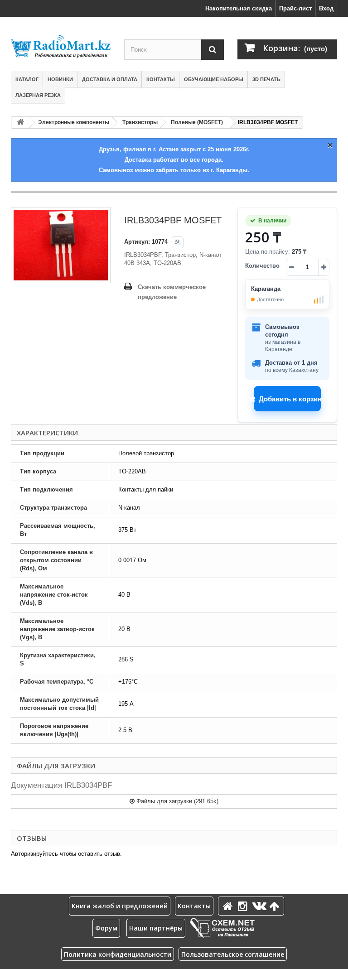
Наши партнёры (156, 928)
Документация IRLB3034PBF (61, 785)
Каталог (27, 79)
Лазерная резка (38, 95)
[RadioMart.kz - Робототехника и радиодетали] (61, 46)
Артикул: (137, 241)
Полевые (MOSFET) (197, 122)
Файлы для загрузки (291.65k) (176, 801)
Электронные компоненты (73, 122)
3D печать (266, 79)
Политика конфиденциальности (117, 954)
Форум (106, 928)
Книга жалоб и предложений (120, 906)
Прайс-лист (295, 8)
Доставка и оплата (109, 79)
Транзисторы (140, 122)
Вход (326, 8)
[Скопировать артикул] (178, 242)
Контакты (160, 79)
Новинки (60, 79)
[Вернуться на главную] (20, 122)
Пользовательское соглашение (232, 954)
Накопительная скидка (238, 8)
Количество (262, 265)
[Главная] (229, 905)
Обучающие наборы (213, 79)
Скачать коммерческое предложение (172, 292)
